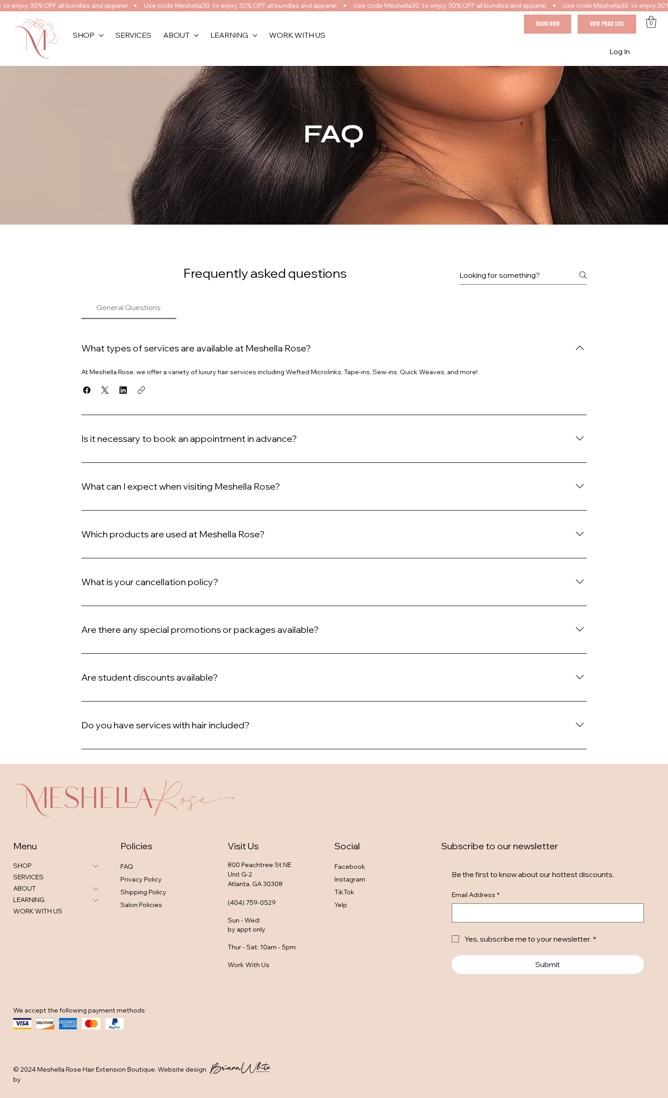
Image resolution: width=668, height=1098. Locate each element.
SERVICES (28, 877)
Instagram (349, 879)
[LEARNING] (96, 900)
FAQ (126, 866)
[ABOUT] (96, 888)
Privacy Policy (141, 879)
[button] (651, 22)
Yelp (340, 905)
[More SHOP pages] (101, 35)
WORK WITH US (37, 911)
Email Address (475, 895)
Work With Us (248, 965)
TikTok (344, 892)
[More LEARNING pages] (255, 35)
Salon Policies (141, 905)
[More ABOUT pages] (196, 35)
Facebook (349, 866)
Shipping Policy (143, 892)
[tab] (128, 307)
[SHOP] (96, 866)
